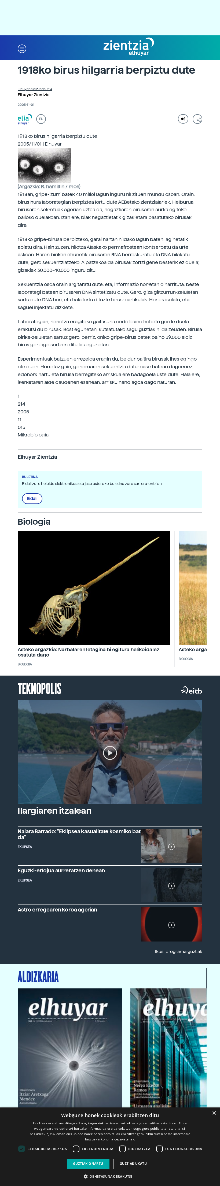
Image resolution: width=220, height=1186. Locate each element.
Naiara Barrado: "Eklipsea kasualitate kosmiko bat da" (79, 834)
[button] (22, 48)
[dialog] (110, 1146)
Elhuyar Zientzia (34, 94)
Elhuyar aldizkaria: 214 (35, 89)
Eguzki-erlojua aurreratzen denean (61, 870)
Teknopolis (39, 688)
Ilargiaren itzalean (54, 811)
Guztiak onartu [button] (88, 1163)
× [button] (214, 1113)
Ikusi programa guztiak (178, 951)
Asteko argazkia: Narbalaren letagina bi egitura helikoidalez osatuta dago (88, 652)
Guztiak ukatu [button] (133, 1163)
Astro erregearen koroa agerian (57, 909)
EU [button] (41, 119)
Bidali (32, 498)
